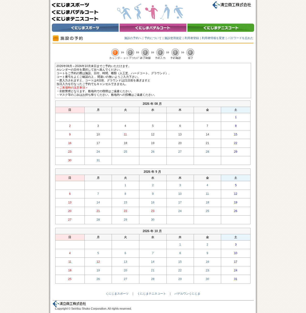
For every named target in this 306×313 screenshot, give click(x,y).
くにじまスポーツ (117, 293)
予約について (153, 38)
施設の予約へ (133, 38)
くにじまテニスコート (151, 293)
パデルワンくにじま (187, 293)
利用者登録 (192, 38)
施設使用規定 (173, 38)
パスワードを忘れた (240, 38)
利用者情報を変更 (213, 38)
